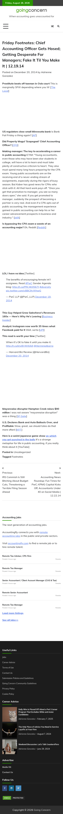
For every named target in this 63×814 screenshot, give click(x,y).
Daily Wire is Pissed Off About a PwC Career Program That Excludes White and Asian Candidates (38, 712)
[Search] (58, 26)
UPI (42, 329)
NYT (19, 429)
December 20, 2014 (17, 355)
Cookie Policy (8, 694)
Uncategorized (22, 452)
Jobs (4, 657)
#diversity (45, 286)
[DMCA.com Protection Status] (13, 799)
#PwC (28, 283)
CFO (15, 145)
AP (34, 135)
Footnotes (17, 456)
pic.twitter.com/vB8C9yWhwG (23, 290)
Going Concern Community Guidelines (19, 683)
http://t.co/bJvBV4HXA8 (19, 345)
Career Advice (8, 662)
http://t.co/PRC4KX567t (25, 286)
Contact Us (7, 673)
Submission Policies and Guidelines (17, 678)
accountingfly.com (18, 543)
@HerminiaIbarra (43, 345)
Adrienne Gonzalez (27, 719)
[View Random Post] (52, 26)
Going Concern (42, 809)
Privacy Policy (8, 688)
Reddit (41, 227)
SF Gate (21, 416)
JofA (17, 217)
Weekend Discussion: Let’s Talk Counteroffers (39, 744)
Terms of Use (8, 667)
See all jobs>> (10, 620)
